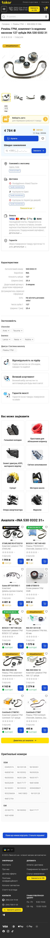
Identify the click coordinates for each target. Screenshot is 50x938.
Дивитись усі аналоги (23, 740)
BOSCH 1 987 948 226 (11, 628)
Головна (6, 24)
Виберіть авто (18, 118)
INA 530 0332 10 (33, 670)
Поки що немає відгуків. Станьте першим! (25, 835)
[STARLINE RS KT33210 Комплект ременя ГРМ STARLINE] (13, 533)
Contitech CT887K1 (10, 712)
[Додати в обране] (43, 138)
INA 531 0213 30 (33, 628)
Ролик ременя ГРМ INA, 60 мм (36, 631)
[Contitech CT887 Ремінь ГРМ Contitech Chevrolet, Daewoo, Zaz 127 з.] (37, 702)
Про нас (5, 869)
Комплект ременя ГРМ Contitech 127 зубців (12, 716)
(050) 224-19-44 (12, 900)
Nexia (16, 339)
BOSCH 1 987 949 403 (35, 543)
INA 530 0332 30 (9, 670)
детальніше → (15, 233)
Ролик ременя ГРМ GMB (34, 589)
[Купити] (21, 561)
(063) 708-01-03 (12, 905)
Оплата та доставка (30, 2)
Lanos (5, 339)
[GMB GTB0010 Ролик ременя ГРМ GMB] (37, 575)
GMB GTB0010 (32, 586)
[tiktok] (12, 931)
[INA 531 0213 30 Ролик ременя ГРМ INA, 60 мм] (37, 618)
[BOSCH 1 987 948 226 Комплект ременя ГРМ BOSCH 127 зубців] (13, 618)
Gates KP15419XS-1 (11, 586)
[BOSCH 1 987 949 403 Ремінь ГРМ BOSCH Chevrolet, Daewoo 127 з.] (37, 533)
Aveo (5, 331)
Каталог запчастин (11, 885)
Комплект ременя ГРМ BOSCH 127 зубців (12, 631)
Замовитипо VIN (34, 9)
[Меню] (4, 9)
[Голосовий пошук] (46, 17)
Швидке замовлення (15, 145)
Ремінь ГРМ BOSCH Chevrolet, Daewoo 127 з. (37, 547)
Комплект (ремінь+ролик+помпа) (12, 589)
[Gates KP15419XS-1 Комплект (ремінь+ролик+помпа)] (13, 575)
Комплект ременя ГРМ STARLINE (12, 547)
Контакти (45, 2)
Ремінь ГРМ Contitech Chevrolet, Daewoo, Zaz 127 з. (36, 716)
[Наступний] (44, 66)
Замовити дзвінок (14, 910)
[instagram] (8, 931)
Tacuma (16, 331)
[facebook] (3, 931)
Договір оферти (9, 874)
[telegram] (3, 914)
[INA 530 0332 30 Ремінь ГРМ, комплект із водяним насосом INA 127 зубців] (13, 660)
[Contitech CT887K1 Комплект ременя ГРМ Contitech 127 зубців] (13, 702)
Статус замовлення (35, 874)
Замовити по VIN (37, 878)
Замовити (37, 151)
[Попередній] (6, 66)
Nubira (28, 339)
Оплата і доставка (35, 865)
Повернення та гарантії (37, 869)
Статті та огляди (9, 890)
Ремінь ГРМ (18, 24)
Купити (14, 138)
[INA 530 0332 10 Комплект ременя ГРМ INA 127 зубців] (37, 660)
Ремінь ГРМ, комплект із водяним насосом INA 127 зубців (13, 674)
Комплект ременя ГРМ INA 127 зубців (36, 674)
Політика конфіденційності (10, 879)
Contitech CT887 (33, 712)
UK (8, 850)
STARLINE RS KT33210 (12, 543)
